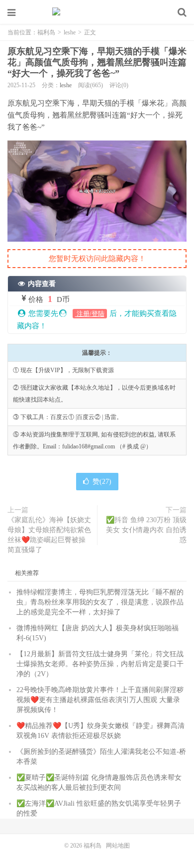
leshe (70, 32)
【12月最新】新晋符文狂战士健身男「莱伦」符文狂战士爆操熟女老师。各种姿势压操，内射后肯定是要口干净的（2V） (100, 664)
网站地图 (118, 845)
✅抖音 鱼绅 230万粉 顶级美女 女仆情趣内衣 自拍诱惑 (146, 530)
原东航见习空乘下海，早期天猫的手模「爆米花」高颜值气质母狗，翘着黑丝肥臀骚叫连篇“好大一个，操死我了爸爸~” (97, 62)
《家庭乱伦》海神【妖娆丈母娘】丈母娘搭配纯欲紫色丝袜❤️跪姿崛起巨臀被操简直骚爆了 (49, 535)
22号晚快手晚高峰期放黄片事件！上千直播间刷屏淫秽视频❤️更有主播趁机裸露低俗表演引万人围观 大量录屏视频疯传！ (100, 700)
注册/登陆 (89, 313)
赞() (102, 481)
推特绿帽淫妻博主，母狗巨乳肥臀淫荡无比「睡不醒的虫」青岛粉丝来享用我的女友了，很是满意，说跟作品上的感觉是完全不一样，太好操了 (100, 602)
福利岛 (97, 12)
